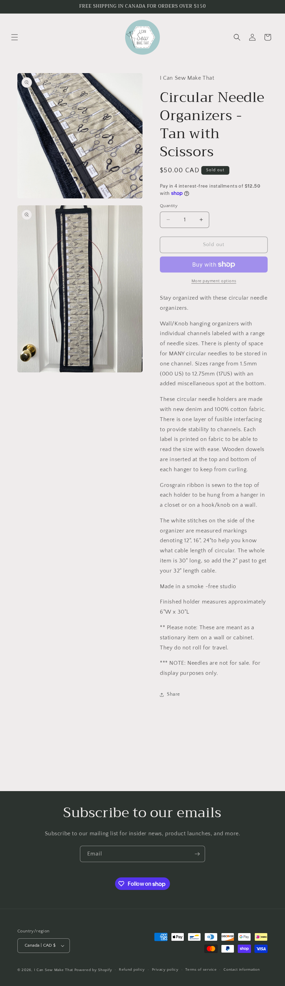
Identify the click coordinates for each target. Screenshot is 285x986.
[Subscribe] (197, 854)
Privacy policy (165, 970)
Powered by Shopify (93, 970)
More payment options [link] (214, 281)
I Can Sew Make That (53, 970)
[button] (14, 37)
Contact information (241, 970)
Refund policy (132, 970)
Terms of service (201, 970)
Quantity (169, 205)
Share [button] (173, 694)
